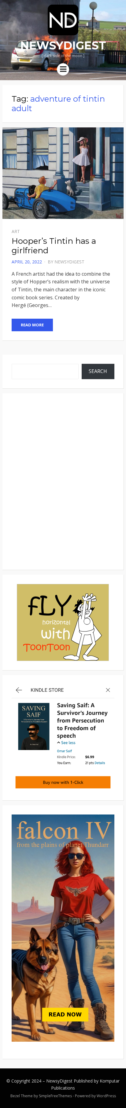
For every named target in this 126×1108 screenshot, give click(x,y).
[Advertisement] (63, 489)
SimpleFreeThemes (55, 1095)
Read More (32, 325)
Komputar (110, 1081)
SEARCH (98, 371)
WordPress (106, 1095)
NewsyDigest (63, 45)
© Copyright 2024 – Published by (53, 1081)
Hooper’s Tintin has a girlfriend (54, 245)
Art (16, 231)
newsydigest (69, 262)
